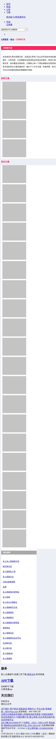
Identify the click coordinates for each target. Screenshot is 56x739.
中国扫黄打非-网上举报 (27, 717)
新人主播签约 (7, 674)
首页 (8, 4)
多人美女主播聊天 (10, 602)
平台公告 (40, 709)
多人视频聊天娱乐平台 (12, 638)
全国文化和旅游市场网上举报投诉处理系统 (21, 714)
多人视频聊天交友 (10, 607)
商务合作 (31, 674)
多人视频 (6, 597)
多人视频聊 (7, 659)
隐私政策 (23, 709)
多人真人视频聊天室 (11, 561)
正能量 (9, 24)
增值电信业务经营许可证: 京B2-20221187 (22, 725)
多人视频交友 (8, 577)
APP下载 (7, 680)
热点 (12, 39)
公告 (8, 9)
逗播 (4, 587)
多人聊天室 (7, 648)
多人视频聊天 (8, 618)
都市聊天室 (7, 566)
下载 (8, 12)
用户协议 (14, 709)
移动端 (9, 17)
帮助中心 (32, 709)
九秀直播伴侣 (19, 17)
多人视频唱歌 (8, 613)
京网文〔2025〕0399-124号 (36, 723)
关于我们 (5, 709)
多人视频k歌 (8, 653)
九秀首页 (4, 39)
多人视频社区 (8, 633)
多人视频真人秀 (9, 572)
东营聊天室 (7, 643)
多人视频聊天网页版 (11, 592)
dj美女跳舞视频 (9, 582)
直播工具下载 (20, 674)
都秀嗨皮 (6, 628)
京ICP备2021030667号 (11, 723)
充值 (8, 22)
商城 (8, 7)
